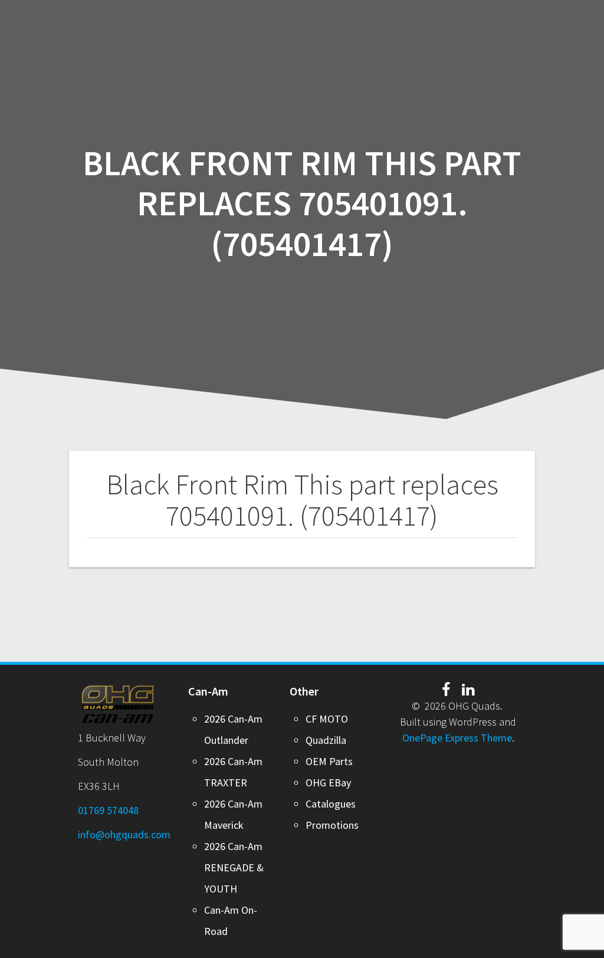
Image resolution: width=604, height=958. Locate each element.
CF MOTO (327, 719)
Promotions (332, 825)
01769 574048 (108, 810)
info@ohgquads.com (124, 834)
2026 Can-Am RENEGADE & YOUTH (234, 867)
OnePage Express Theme (457, 737)
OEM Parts (329, 761)
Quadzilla (326, 740)
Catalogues (331, 804)
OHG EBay (328, 782)
